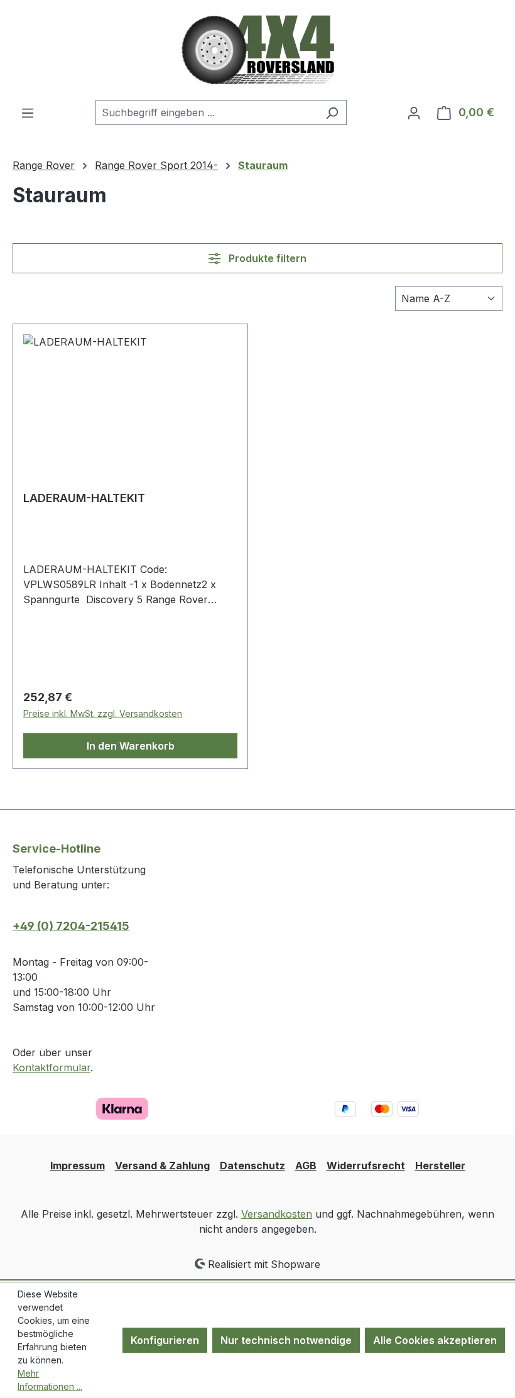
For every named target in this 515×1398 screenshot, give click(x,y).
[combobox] (206, 112)
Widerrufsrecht (366, 1165)
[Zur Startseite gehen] (258, 50)
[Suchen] (332, 112)
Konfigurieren (165, 1340)
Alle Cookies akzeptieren (435, 1340)
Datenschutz (252, 1165)
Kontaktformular (51, 1067)
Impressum (77, 1165)
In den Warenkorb (131, 746)
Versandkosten (276, 1214)
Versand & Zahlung (162, 1165)
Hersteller (440, 1165)
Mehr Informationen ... (50, 1380)
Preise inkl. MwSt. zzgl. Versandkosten (102, 713)
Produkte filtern (266, 258)
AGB (306, 1165)
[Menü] (28, 112)
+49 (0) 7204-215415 (71, 925)
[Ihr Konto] (414, 112)
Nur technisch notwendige (286, 1340)
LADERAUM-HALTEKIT (84, 498)
